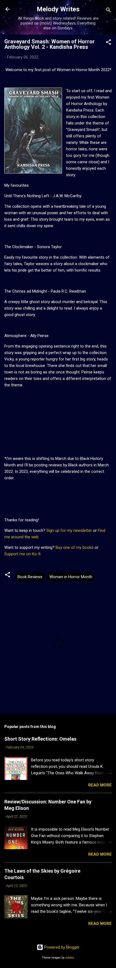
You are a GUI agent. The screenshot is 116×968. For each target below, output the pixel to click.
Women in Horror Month (70, 576)
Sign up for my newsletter (69, 530)
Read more (100, 785)
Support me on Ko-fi (22, 553)
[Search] (108, 11)
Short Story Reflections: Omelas (40, 739)
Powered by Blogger (61, 947)
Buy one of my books (75, 547)
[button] (108, 43)
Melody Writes (58, 9)
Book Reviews (30, 576)
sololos (69, 957)
